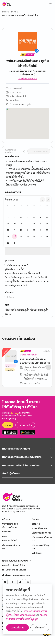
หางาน (13, 11)
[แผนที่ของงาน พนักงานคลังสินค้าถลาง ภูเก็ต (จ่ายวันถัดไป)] (27, 123)
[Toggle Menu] (50, 4)
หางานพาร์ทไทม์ (25, 425)
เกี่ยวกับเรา (7, 531)
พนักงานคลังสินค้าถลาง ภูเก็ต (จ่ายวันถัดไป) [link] (20, 15)
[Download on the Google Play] (27, 432)
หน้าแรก (5, 11)
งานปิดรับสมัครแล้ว (39, 151)
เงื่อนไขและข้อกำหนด (41, 532)
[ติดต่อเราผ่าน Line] (5, 581)
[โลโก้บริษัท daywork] (12, 497)
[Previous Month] (42, 199)
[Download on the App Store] (10, 432)
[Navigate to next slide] (48, 367)
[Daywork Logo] (6, 4)
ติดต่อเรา (36, 519)
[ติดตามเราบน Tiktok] (20, 581)
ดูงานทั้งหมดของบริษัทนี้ (27, 78)
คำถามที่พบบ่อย (39, 528)
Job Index (37, 553)
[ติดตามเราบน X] (27, 581)
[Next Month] (48, 199)
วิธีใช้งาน (36, 523)
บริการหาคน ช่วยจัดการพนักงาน (10, 525)
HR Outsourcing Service (14, 569)
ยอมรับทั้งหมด (17, 627)
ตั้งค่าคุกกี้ (39, 627)
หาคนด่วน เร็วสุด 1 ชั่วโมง (13, 565)
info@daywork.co (21, 575)
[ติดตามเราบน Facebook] (12, 581)
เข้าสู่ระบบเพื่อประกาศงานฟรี (15, 560)
